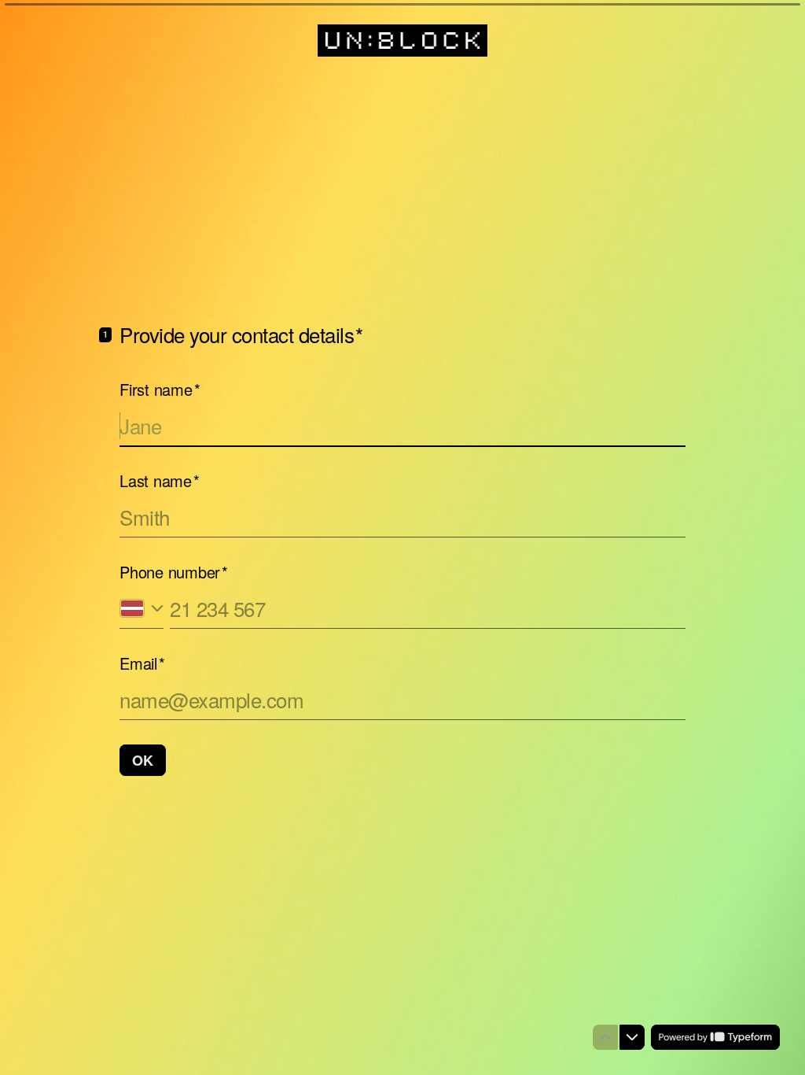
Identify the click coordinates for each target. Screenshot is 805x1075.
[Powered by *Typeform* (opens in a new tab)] (715, 1037)
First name (159, 389)
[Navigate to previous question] (605, 1037)
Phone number (173, 572)
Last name (159, 481)
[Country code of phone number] (141, 608)
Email (142, 663)
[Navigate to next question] (632, 1037)
